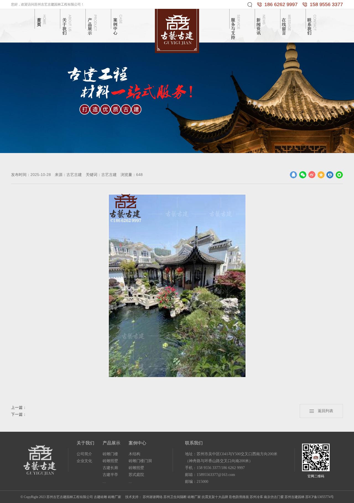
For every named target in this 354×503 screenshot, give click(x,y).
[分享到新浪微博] (312, 174)
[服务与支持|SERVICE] (236, 24)
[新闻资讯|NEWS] (261, 24)
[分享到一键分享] (339, 174)
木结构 (134, 454)
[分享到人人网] (330, 174)
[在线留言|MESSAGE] (287, 24)
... (104, 482)
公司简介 (84, 454)
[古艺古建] (177, 30)
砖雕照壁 (110, 461)
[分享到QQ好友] (293, 174)
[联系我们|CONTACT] (312, 24)
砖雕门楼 (110, 454)
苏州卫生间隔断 (175, 497)
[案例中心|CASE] (118, 24)
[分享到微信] (302, 174)
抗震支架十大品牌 (215, 497)
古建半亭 (110, 475)
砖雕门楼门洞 (140, 461)
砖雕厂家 (194, 497)
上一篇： (19, 407)
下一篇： (19, 414)
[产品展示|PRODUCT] (92, 24)
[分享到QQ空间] (321, 174)
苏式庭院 (136, 475)
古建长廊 (110, 468)
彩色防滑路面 (239, 497)
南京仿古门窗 (274, 497)
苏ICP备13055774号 (319, 497)
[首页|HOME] (41, 24)
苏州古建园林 (294, 497)
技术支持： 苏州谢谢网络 (144, 497)
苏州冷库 (256, 497)
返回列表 (323, 411)
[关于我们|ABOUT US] (67, 24)
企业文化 (84, 461)
